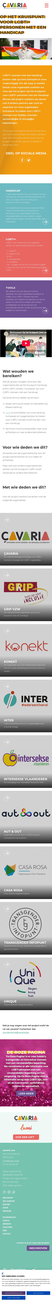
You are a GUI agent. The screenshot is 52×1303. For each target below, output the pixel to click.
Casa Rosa (13, 890)
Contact (7, 1234)
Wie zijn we (8, 1198)
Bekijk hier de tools (45, 311)
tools (8, 413)
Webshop (7, 1224)
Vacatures (7, 1227)
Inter (9, 720)
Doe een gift (24, 1137)
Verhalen (7, 1211)
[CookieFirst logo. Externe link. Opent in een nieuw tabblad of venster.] (3, 1274)
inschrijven (38, 1248)
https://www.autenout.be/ (7, 798)
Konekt (10, 661)
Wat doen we (9, 1201)
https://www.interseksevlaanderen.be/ (7, 742)
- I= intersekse (12, 262)
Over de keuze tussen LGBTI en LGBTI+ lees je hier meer (45, 270)
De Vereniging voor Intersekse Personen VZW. (24, 782)
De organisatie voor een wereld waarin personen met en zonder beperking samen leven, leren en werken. (24, 668)
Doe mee (6, 1204)
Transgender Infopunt (25, 942)
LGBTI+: (11, 239)
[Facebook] (22, 161)
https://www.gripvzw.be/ (7, 575)
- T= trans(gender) (13, 259)
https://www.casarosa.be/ (7, 853)
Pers (5, 1230)
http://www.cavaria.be (7, 520)
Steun (5, 1207)
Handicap (13, 190)
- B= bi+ (9, 256)
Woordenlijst (9, 1217)
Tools (10, 287)
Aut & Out (13, 831)
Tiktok (13, 1192)
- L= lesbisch (11, 251)
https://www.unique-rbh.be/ (7, 964)
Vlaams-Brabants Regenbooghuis (18, 1005)
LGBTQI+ (6, 1220)
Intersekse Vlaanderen (25, 779)
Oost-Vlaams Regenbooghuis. (17, 893)
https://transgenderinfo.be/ (7, 909)
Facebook (4, 1192)
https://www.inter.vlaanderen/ (7, 686)
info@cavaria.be (11, 1161)
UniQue (10, 1001)
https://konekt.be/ (7, 631)
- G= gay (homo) (12, 254)
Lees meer (45, 222)
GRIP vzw (12, 609)
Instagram (9, 1192)
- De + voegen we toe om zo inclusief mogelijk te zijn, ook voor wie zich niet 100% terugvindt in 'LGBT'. (26, 267)
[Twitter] (28, 161)
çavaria (15, 6)
